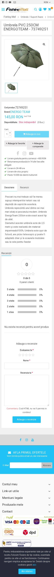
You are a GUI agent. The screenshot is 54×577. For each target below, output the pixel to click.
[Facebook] (20, 440)
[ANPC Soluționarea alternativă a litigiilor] (16, 543)
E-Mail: (6, 465)
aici (34, 564)
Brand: (7, 112)
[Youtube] (32, 440)
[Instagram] (26, 440)
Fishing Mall (10, 16)
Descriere (9, 187)
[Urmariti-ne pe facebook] (3, 2)
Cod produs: (9, 107)
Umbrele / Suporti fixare (32, 17)
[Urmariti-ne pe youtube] (10, 2)
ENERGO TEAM (20, 112)
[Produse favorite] (45, 9)
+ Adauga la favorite (15, 143)
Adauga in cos (32, 134)
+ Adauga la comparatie (37, 145)
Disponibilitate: (11, 122)
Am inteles (27, 571)
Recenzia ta (26, 373)
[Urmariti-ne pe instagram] (6, 2)
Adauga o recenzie (26, 419)
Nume (26, 360)
